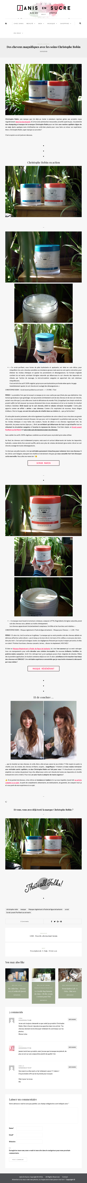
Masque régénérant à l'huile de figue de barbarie (45, 909)
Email (11, 1135)
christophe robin (12, 909)
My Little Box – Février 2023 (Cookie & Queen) (17, 989)
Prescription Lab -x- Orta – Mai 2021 (70, 989)
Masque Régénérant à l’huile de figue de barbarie (31, 649)
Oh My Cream (45, 985)
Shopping (64, 23)
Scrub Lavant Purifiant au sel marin (18, 912)
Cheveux (46, 44)
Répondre (72, 1019)
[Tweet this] (54, 921)
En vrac (17, 33)
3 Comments (24, 921)
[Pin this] (61, 921)
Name (11, 1128)
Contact (65, 1177)
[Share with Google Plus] (58, 921)
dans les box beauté (23, 122)
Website (12, 1142)
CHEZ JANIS (18, 23)
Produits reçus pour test (43, 988)
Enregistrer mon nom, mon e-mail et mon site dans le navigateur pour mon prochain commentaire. (39, 1151)
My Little (18, 985)
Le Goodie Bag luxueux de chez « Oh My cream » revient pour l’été (43, 994)
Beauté (30, 23)
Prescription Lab (72, 985)
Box (40, 23)
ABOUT (43, 14)
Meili (21, 1046)
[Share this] (51, 921)
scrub (67, 909)
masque (23, 909)
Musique (51, 23)
